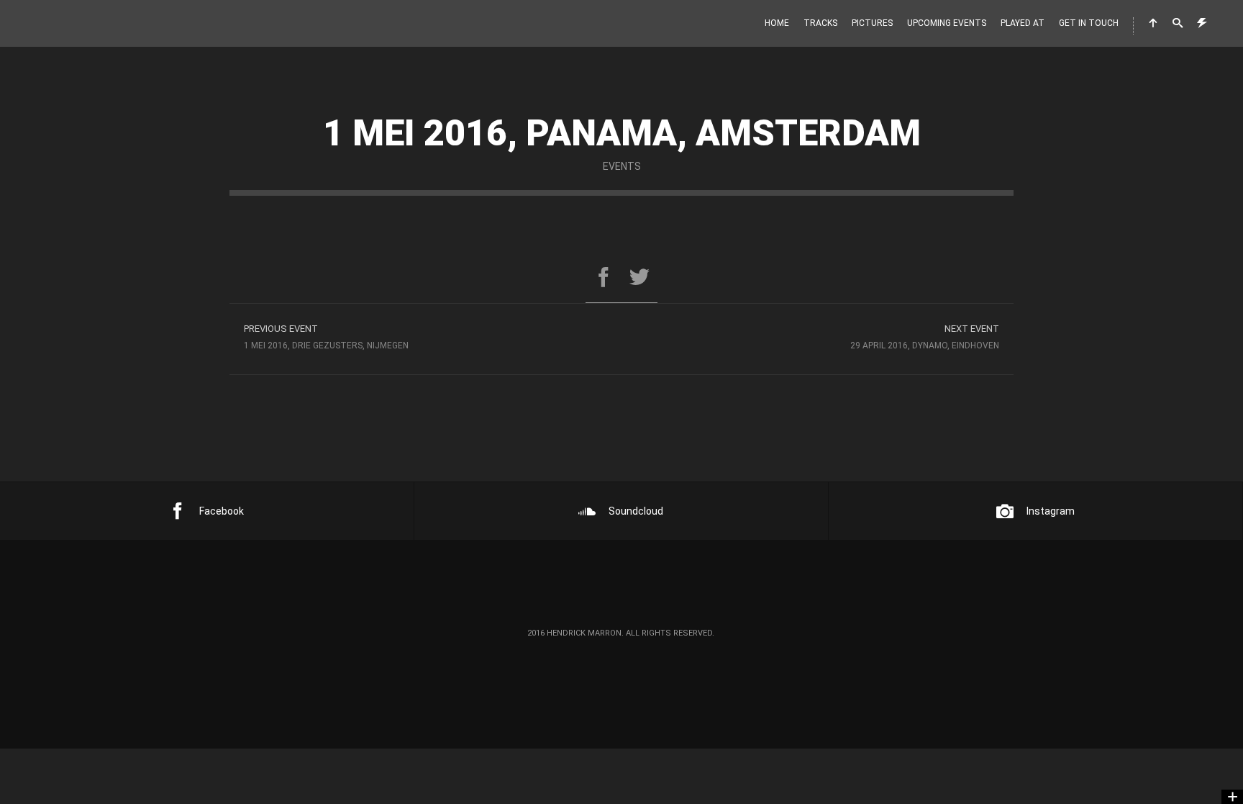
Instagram (1050, 511)
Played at (1022, 23)
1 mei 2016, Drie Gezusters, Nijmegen (326, 337)
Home (777, 23)
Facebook (221, 511)
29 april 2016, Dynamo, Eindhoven (924, 337)
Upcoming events (946, 23)
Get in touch (1089, 23)
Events (622, 166)
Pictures (872, 23)
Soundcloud (636, 511)
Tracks (820, 23)
